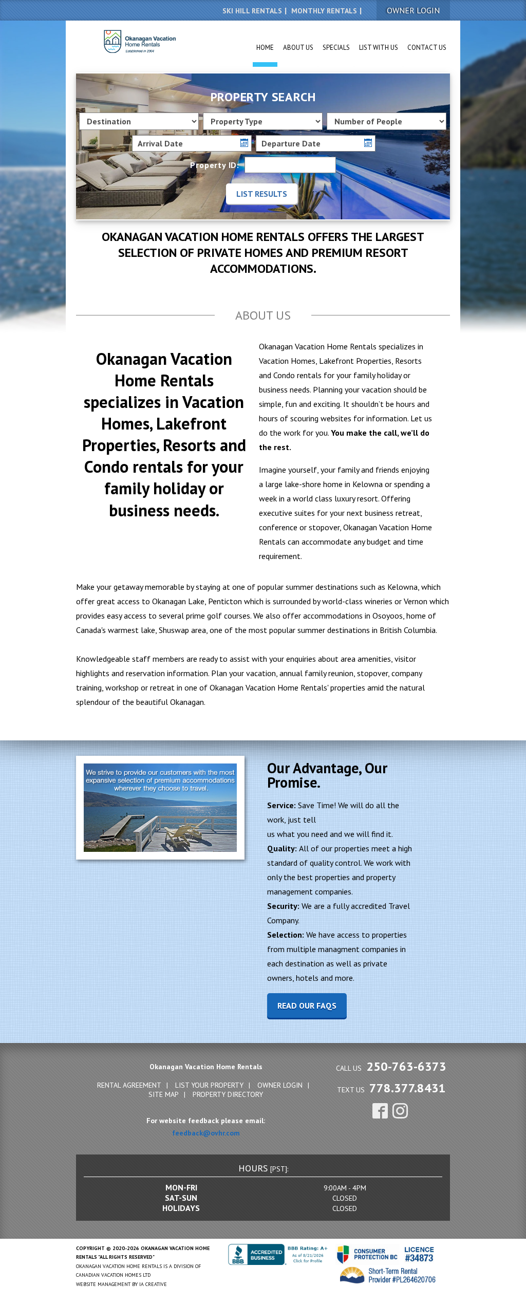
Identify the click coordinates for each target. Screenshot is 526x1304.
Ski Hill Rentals (252, 10)
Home (265, 47)
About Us (298, 47)
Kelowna (402, 587)
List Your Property (209, 1085)
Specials (336, 47)
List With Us (378, 47)
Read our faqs (306, 1005)
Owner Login (280, 1085)
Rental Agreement (129, 1085)
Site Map (163, 1094)
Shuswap (174, 630)
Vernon (415, 601)
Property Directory (228, 1094)
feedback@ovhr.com (206, 1133)
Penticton (225, 601)
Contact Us (426, 47)
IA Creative (153, 1284)
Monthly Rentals (324, 10)
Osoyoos (387, 615)
